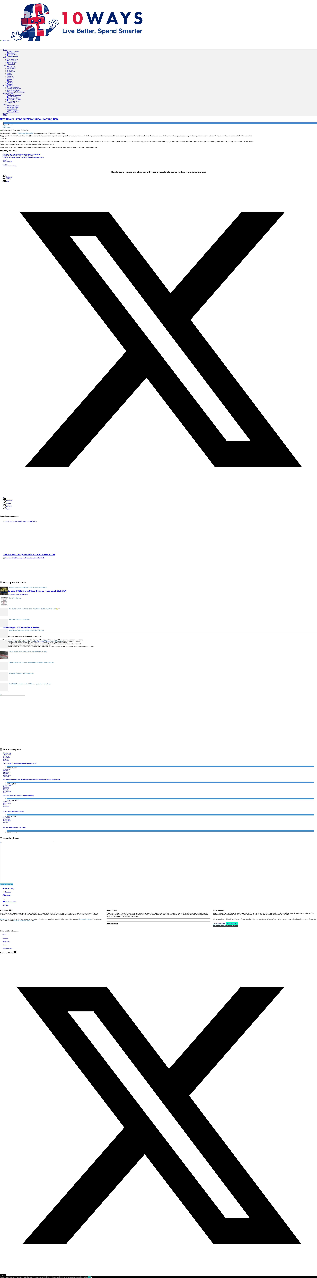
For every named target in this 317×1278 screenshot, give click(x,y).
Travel (10, 81)
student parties (7, 161)
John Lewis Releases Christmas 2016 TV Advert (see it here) (18, 795)
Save (4, 65)
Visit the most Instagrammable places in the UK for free (29, 554)
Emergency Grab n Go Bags (16, 92)
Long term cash (12, 62)
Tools (4, 104)
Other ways (11, 102)
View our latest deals (6, 884)
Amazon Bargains (13, 106)
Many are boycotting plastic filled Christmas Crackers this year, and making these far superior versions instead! (31, 779)
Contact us (5, 938)
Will (4, 126)
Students (10, 84)
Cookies (5, 944)
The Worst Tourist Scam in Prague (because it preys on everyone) (20, 763)
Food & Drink (10, 814)
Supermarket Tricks (14, 98)
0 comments (6, 127)
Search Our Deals (13, 51)
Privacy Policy (6, 941)
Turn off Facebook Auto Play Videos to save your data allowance (23, 157)
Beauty (10, 79)
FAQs (5, 115)
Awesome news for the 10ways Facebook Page (18, 155)
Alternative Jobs (13, 59)
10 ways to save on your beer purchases (13, 811)
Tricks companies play (14, 95)
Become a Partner (10, 902)
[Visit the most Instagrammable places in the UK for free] (160, 536)
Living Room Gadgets (14, 88)
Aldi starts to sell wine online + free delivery (14, 827)
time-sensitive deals (85, 919)
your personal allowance (18, 639)
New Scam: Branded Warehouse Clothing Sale (29, 118)
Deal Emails (11, 53)
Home (10, 74)
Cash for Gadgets (13, 110)
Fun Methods (12, 61)
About (4, 934)
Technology (11, 71)
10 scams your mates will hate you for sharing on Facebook (21, 154)
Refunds (10, 82)
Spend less (10, 782)
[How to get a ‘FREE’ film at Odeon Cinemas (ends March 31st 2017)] (160, 572)
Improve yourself (8, 93)
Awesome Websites (14, 90)
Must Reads (11, 67)
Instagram (8, 895)
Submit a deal (9, 888)
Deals (5, 50)
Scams (7, 123)
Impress (5, 113)
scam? (5, 160)
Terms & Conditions (7, 948)
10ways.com (3, 919)
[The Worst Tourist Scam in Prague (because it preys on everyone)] (160, 756)
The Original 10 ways (14, 99)
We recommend (8, 85)
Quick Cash (11, 64)
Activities (10, 70)
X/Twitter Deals (12, 54)
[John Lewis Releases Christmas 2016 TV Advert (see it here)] (160, 789)
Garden (10, 76)
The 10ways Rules (13, 101)
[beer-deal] (27, 881)
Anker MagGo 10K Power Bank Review (21, 627)
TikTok (28, 920)
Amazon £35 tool (12, 109)
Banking (9, 73)
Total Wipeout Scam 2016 (25, 133)
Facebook (8, 892)
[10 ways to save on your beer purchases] (160, 805)
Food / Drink (11, 68)
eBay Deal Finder (13, 107)
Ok (89, 1277)
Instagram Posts (13, 56)
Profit (4, 57)
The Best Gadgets (13, 87)
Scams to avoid (12, 96)
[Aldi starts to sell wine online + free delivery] (160, 821)
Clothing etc (10, 78)
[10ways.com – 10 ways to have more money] (72, 40)
